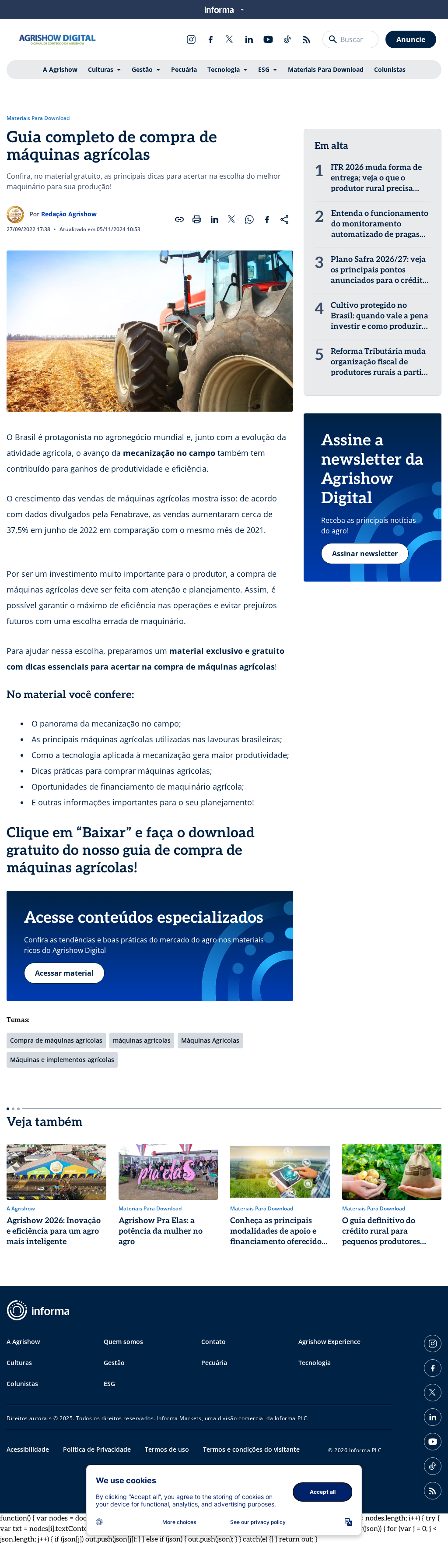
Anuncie (410, 39)
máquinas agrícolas (142, 1040)
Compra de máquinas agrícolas (56, 1040)
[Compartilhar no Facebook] (267, 219)
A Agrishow (60, 69)
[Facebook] (210, 39)
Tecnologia (223, 69)
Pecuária (184, 69)
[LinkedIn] (249, 39)
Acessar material (64, 973)
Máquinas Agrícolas (210, 1040)
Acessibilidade (28, 1449)
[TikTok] (287, 39)
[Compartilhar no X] (232, 219)
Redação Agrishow (69, 214)
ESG (264, 69)
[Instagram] (191, 39)
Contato (213, 1341)
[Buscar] (333, 39)
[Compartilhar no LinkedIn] (214, 219)
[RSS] (306, 39)
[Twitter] (229, 39)
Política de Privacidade (97, 1449)
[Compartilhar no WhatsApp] (249, 219)
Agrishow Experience (329, 1341)
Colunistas (390, 69)
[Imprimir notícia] (197, 219)
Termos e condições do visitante (251, 1449)
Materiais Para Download (326, 69)
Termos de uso (167, 1449)
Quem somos (123, 1341)
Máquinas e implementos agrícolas (62, 1059)
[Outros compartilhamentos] (284, 219)
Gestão (142, 69)
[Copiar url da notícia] (179, 219)
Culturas (100, 69)
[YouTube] (268, 39)
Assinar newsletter (365, 553)
